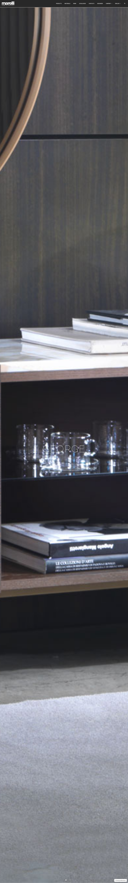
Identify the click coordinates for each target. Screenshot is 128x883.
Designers (100, 3)
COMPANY (108, 3)
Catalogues (82, 3)
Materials (67, 3)
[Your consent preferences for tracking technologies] (120, 880)
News (74, 3)
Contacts (91, 3)
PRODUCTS (59, 3)
